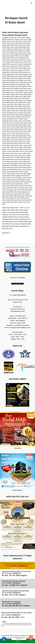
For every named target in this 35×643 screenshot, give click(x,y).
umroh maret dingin (18, 180)
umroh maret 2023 (8, 174)
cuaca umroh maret (16, 64)
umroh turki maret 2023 (9, 202)
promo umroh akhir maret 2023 (17, 123)
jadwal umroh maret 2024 (14, 92)
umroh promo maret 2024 (23, 200)
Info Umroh (21, 38)
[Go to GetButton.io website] (31, 641)
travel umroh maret (16, 145)
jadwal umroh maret (12, 90)
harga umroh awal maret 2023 (19, 70)
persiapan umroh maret (9, 121)
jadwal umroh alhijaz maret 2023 (20, 80)
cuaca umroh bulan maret (18, 60)
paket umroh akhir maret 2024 (15, 99)
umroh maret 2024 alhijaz (14, 178)
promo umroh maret (8, 133)
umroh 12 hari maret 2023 (10, 151)
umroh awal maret (8, 159)
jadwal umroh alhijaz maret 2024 (12, 82)
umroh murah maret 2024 (23, 186)
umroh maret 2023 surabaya (11, 176)
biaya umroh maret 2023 (23, 54)
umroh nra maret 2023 (9, 188)
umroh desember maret (13, 170)
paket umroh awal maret (18, 103)
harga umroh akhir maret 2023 (20, 66)
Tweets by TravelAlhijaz (17, 278)
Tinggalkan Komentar (9, 38)
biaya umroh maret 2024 (10, 56)
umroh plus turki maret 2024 (15, 198)
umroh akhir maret (12, 153)
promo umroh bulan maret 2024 (20, 131)
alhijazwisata (21, 323)
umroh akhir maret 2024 (13, 155)
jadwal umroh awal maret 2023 (20, 84)
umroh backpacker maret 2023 (16, 164)
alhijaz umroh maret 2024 (10, 42)
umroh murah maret (16, 184)
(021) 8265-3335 (20, 316)
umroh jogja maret (13, 172)
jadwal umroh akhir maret (18, 76)
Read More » (6, 233)
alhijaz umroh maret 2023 (23, 40)
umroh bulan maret (24, 165)
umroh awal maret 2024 (9, 161)
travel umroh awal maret (18, 141)
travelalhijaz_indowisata (21, 325)
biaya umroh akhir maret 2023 (16, 44)
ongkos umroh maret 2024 (18, 95)
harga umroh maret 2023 (15, 74)
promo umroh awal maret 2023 (17, 127)
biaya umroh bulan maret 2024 (20, 52)
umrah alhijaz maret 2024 (23, 149)
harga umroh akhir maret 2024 (12, 68)
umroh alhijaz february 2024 (21, 157)
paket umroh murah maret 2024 (12, 115)
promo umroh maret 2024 (14, 135)
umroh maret (23, 172)
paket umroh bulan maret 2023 (20, 107)
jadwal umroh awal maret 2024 (12, 86)
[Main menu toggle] (31, 3)
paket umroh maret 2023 (15, 111)
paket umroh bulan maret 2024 (12, 109)
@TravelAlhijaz (20, 321)
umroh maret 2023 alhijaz (23, 174)
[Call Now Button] (4, 639)
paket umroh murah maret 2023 (20, 113)
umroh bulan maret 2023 (10, 168)
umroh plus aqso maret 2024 (15, 190)
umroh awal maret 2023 (22, 159)
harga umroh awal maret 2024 (11, 72)
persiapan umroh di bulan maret (17, 119)
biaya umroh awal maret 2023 (16, 48)
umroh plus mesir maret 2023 (15, 194)
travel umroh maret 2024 (18, 147)
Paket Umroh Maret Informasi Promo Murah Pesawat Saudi (15, 33)
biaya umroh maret (8, 54)
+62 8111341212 (22, 318)
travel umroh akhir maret (19, 137)
